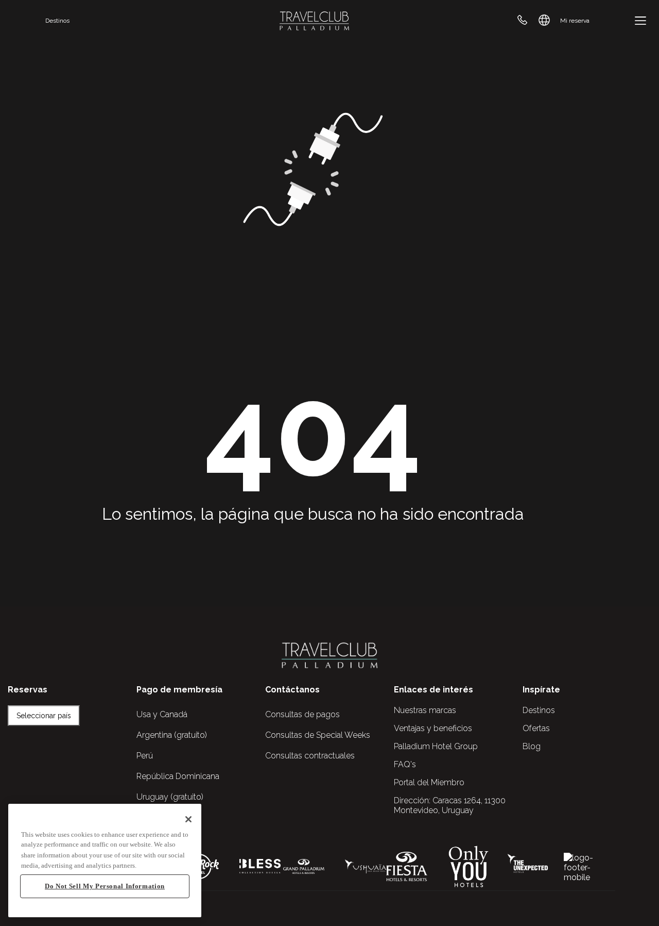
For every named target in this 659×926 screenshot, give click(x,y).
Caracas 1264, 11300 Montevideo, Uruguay (450, 805)
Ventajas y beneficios (433, 728)
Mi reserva (574, 20)
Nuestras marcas (425, 710)
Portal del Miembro (429, 782)
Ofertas (536, 728)
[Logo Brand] (314, 20)
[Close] (188, 819)
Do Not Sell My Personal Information (105, 886)
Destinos (57, 20)
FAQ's (405, 764)
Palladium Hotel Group (436, 746)
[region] (104, 861)
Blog (532, 746)
